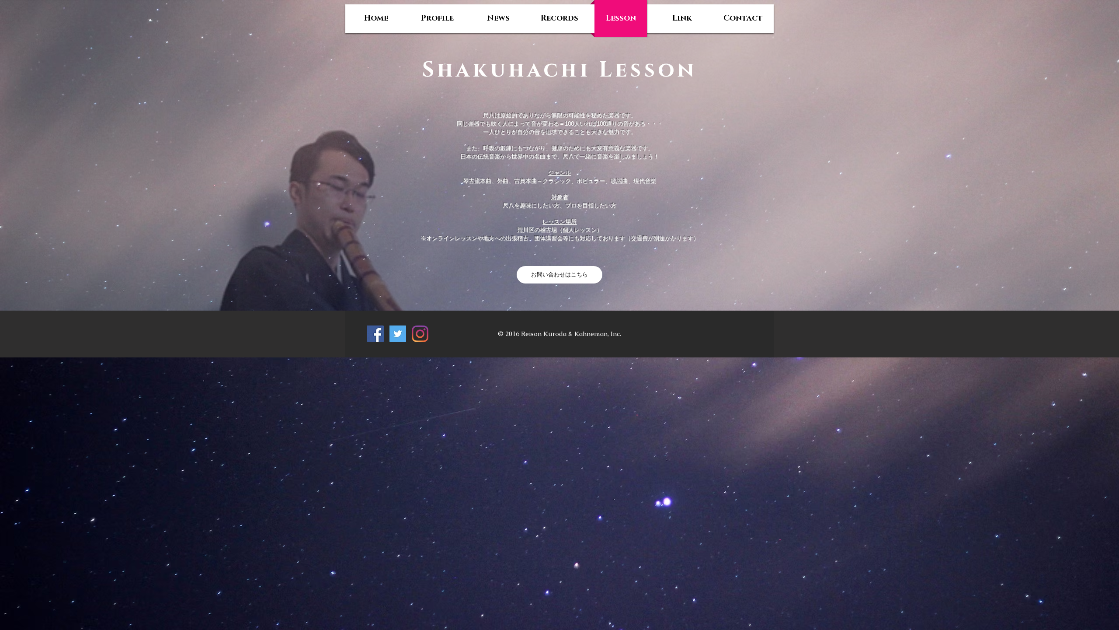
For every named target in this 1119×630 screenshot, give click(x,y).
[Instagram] (420, 334)
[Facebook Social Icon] (375, 334)
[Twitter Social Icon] (397, 334)
